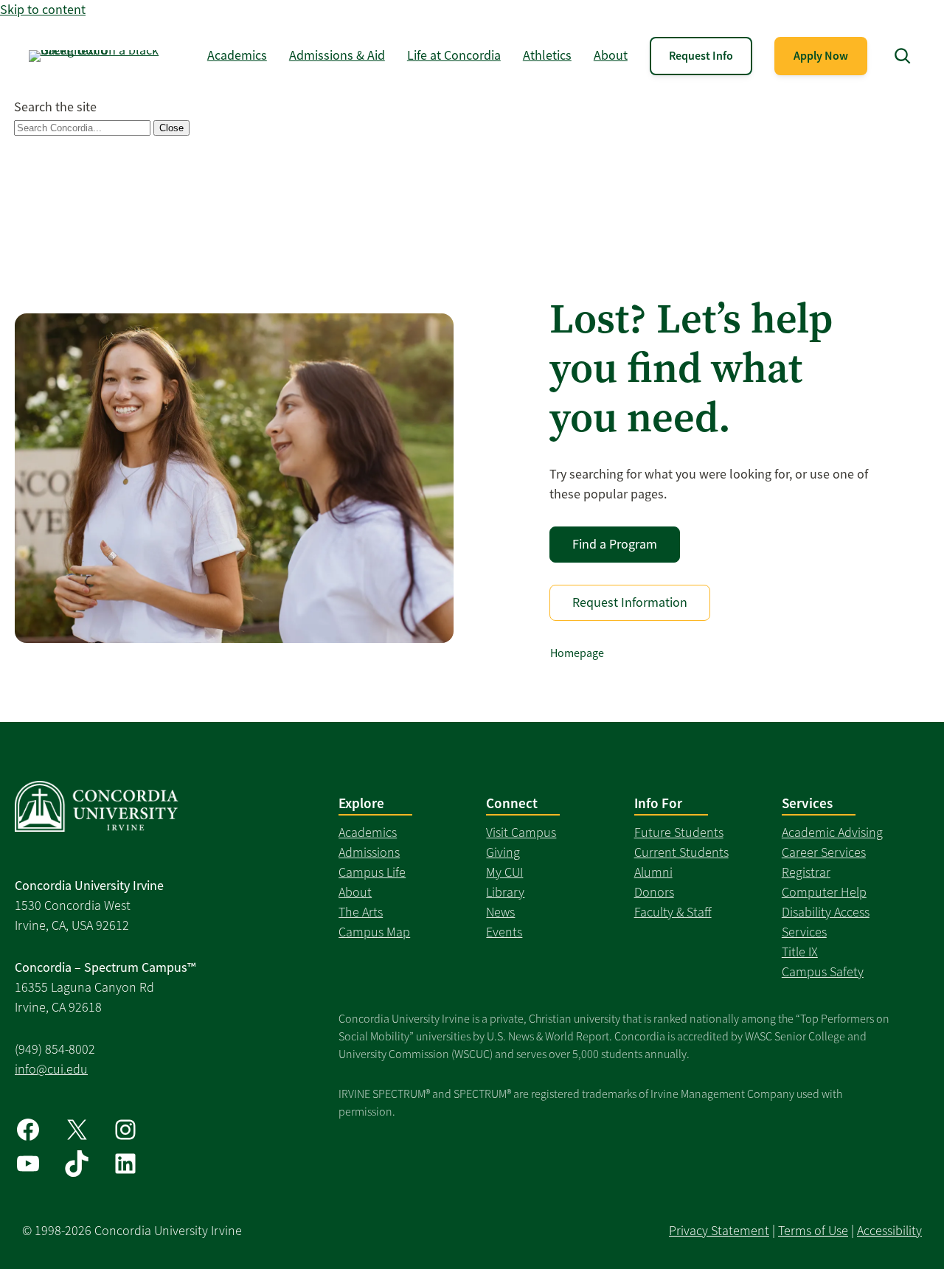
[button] (902, 56)
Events (504, 932)
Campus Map (374, 932)
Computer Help (824, 892)
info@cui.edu (51, 1069)
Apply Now (821, 55)
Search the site (55, 107)
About (355, 892)
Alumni (653, 872)
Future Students (678, 832)
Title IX (800, 952)
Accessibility (889, 1231)
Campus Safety (823, 972)
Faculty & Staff (673, 912)
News (500, 912)
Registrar (806, 872)
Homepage (577, 653)
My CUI (504, 872)
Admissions (369, 852)
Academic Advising (832, 832)
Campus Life (372, 872)
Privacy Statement (719, 1231)
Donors (654, 892)
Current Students (681, 852)
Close (171, 127)
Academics (368, 832)
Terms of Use (813, 1231)
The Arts (361, 912)
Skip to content (43, 9)
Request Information (629, 602)
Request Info (701, 55)
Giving (503, 852)
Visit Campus (521, 832)
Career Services (824, 852)
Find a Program (614, 544)
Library (505, 892)
